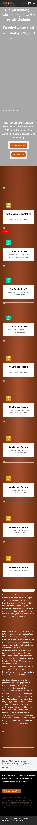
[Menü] (34, 3)
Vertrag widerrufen (11, 791)
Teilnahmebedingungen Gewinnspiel (14, 781)
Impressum (11, 775)
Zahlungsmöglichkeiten (25, 778)
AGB (3, 775)
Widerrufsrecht (8, 778)
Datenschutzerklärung (26, 775)
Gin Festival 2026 (18, 251)
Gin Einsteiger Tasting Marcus (18, 214)
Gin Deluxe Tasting (18, 367)
